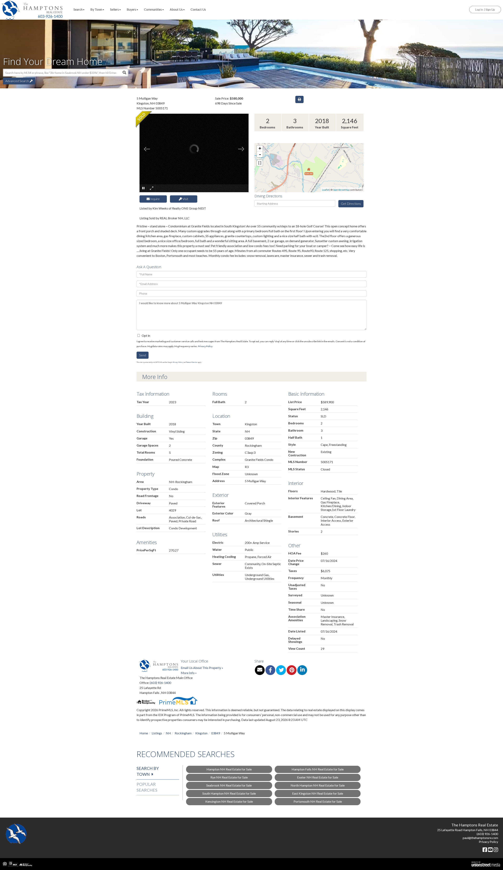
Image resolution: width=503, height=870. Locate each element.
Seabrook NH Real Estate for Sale (229, 785)
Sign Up (490, 9)
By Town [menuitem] (96, 9)
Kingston (201, 733)
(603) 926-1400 (160, 682)
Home (144, 733)
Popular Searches (147, 787)
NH (168, 733)
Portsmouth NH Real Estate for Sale (318, 801)
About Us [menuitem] (176, 9)
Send (142, 355)
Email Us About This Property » (202, 668)
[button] (124, 73)
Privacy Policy (205, 346)
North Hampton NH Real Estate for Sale (318, 785)
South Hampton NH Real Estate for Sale (229, 793)
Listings (157, 733)
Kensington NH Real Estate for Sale (229, 801)
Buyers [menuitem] (131, 9)
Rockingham (183, 733)
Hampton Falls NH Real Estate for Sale (318, 769)
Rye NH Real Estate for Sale (229, 777)
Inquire (155, 199)
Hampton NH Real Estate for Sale (229, 769)
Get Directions (351, 203)
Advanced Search (17, 81)
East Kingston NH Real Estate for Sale (317, 793)
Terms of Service (191, 362)
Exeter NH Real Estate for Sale (317, 777)
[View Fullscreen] (260, 163)
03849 (215, 733)
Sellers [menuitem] (114, 9)
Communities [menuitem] (153, 9)
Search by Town (148, 771)
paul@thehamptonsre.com (480, 838)
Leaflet (325, 189)
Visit (185, 199)
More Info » (189, 673)
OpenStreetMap (341, 189)
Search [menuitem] (78, 9)
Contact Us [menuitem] (198, 9)
